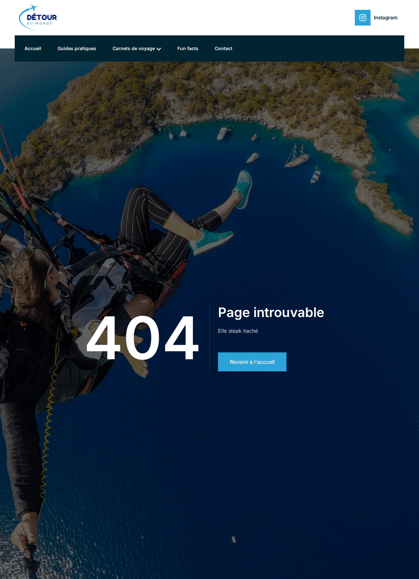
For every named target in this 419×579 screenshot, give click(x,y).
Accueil (33, 48)
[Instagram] (363, 18)
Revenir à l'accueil (252, 362)
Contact (223, 48)
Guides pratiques (77, 48)
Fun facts (187, 48)
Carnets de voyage (134, 48)
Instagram (386, 17)
